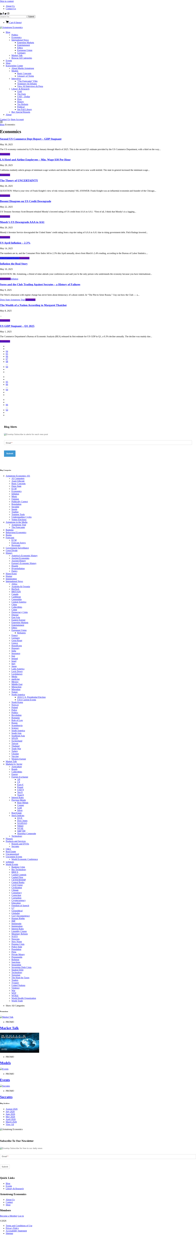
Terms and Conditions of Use (19, 1225)
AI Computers (17, 478)
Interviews (16, 78)
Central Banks (17, 882)
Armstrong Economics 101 (18, 476)
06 (7, 356)
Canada (14, 594)
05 (7, 354)
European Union (24, 50)
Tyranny (15, 983)
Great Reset (16, 640)
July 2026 (10, 1111)
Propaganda (16, 957)
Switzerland (16, 741)
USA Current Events (9, 258)
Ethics (20, 47)
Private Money (18, 954)
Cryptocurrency (18, 900)
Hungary (15, 648)
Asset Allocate (18, 481)
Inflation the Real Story (14, 263)
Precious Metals (18, 800)
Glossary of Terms (25, 76)
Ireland (14, 658)
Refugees (21, 633)
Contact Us (11, 8)
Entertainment (23, 45)
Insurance (15, 653)
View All (10, 1124)
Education (16, 903)
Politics (14, 35)
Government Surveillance (17, 548)
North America (18, 694)
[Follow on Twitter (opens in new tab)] (5, 14)
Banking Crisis (18, 867)
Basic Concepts (24, 73)
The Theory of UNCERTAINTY (19, 180)
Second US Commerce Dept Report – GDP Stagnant (30, 138)
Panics (14, 571)
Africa (14, 584)
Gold (19, 91)
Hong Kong (11, 573)
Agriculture (16, 766)
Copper (20, 805)
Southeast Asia (18, 736)
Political (21, 107)
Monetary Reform (19, 934)
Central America (18, 602)
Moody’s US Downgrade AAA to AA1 (22, 222)
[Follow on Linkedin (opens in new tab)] (1, 14)
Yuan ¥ (20, 795)
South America (18, 730)
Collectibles (16, 607)
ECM (14, 488)
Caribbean (16, 597)
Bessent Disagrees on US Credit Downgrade (25, 201)
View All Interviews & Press (30, 86)
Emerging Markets (25, 42)
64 (7, 367)
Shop (8, 63)
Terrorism (15, 975)
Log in (21, 1216)
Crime (14, 609)
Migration (15, 689)
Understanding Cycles (21, 517)
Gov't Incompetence (20, 916)
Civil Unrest (17, 885)
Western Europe (18, 759)
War (13, 990)
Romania (15, 717)
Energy (14, 774)
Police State (16, 947)
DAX (19, 818)
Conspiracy (16, 892)
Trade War (16, 748)
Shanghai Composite (26, 833)
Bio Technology (18, 869)
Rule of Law (17, 720)
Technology (16, 836)
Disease (15, 615)
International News (20, 40)
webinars (10, 862)
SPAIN (14, 738)
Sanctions (15, 962)
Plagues (9, 838)
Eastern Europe (18, 620)
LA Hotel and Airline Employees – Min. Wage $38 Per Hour (35, 159)
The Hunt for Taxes (20, 977)
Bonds (14, 769)
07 (7, 359)
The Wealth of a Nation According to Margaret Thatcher (33, 305)
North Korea (17, 702)
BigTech (15, 589)
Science (15, 728)
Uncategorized (12, 854)
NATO (14, 936)
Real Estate (16, 813)
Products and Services (16, 841)
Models (14, 71)
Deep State (5, 299)
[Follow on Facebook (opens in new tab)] (3, 14)
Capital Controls (18, 874)
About (8, 114)
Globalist (15, 913)
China (14, 604)
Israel (13, 661)
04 (7, 351)
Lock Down (17, 671)
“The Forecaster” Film (27, 81)
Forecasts (10, 537)
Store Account (17, 119)
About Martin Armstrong (22, 68)
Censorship (16, 599)
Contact (9, 1202)
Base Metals (22, 802)
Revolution (16, 715)
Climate (15, 890)
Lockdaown (16, 674)
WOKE (15, 995)
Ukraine (15, 754)
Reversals (15, 545)
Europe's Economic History (23, 563)
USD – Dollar (23, 96)
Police (14, 710)
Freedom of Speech (20, 905)
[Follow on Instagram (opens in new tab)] (8, 14)
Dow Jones (22, 820)
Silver (20, 810)
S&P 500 (21, 831)
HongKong (16, 645)
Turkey (14, 751)
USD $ (20, 790)
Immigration (11, 579)
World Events (12, 864)
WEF (13, 993)
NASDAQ (22, 823)
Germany (21, 53)
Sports (14, 509)
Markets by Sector (14, 764)
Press (13, 952)
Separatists (16, 965)
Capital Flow (17, 877)
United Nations (18, 985)
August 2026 (12, 1109)
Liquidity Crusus (19, 931)
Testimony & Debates (27, 83)
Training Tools (18, 514)
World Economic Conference (24, 859)
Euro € (20, 784)
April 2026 (11, 1119)
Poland (14, 707)
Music (14, 496)
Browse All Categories (21, 58)
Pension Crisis (17, 944)
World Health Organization (23, 998)
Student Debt (17, 970)
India (13, 651)
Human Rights (18, 918)
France (14, 635)
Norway (15, 705)
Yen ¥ (20, 792)
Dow (19, 99)
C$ (18, 782)
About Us (10, 6)
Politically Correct (19, 501)
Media (14, 676)
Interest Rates (17, 797)
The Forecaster (18, 527)
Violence (15, 988)
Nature (14, 692)
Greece (14, 643)
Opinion (15, 499)
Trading (15, 512)
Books (9, 535)
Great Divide (12, 550)
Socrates (15, 846)
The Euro (21, 94)
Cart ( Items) (15, 22)
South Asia (16, 733)
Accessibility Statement (16, 1231)
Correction (16, 895)
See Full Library (24, 109)
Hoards (14, 566)
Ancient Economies (20, 558)
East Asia (15, 617)
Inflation (14, 279)
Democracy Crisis (19, 612)
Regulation (16, 504)
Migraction (16, 687)
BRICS (14, 872)
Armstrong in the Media (16, 522)
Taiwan (14, 743)
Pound (20, 787)
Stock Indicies (17, 815)
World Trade (17, 1001)
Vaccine (15, 756)
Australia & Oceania (20, 586)
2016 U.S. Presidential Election (31, 697)
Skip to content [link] (7, 1)
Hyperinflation (18, 568)
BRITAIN (16, 591)
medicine (15, 679)
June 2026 (10, 1114)
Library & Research (20, 89)
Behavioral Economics (16, 532)
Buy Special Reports (20, 112)
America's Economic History (24, 555)
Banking (9, 530)
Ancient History (18, 561)
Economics (16, 37)
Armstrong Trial (17, 299)
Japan (14, 666)
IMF (13, 921)
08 (7, 361)
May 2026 (10, 1116)
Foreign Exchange (19, 777)
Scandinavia (17, 725)
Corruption (16, 898)
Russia (14, 723)
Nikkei (20, 826)
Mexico (14, 681)
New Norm (16, 941)
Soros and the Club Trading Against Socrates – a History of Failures (40, 284)
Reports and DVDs (20, 844)
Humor (9, 576)
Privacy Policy (12, 1228)
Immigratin (16, 923)
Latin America (17, 669)
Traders (14, 980)
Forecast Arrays (18, 543)
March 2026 (11, 1122)
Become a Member (8, 1216)
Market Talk (17, 55)
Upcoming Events (14, 856)
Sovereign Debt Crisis (21, 967)
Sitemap (9, 1233)
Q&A (8, 849)
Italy (13, 663)
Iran (13, 656)
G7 (12, 908)
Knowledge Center (14, 65)
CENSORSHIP (18, 880)
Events (9, 60)
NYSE (20, 828)
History (20, 101)
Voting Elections (18, 519)
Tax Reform (22, 104)
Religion (15, 959)
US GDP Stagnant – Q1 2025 (17, 326)
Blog (8, 32)
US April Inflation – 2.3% (15, 242)
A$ (18, 779)
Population (16, 949)
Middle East (16, 684)
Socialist (15, 506)
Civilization (16, 887)
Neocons (15, 939)
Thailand (15, 746)
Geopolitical (17, 910)
